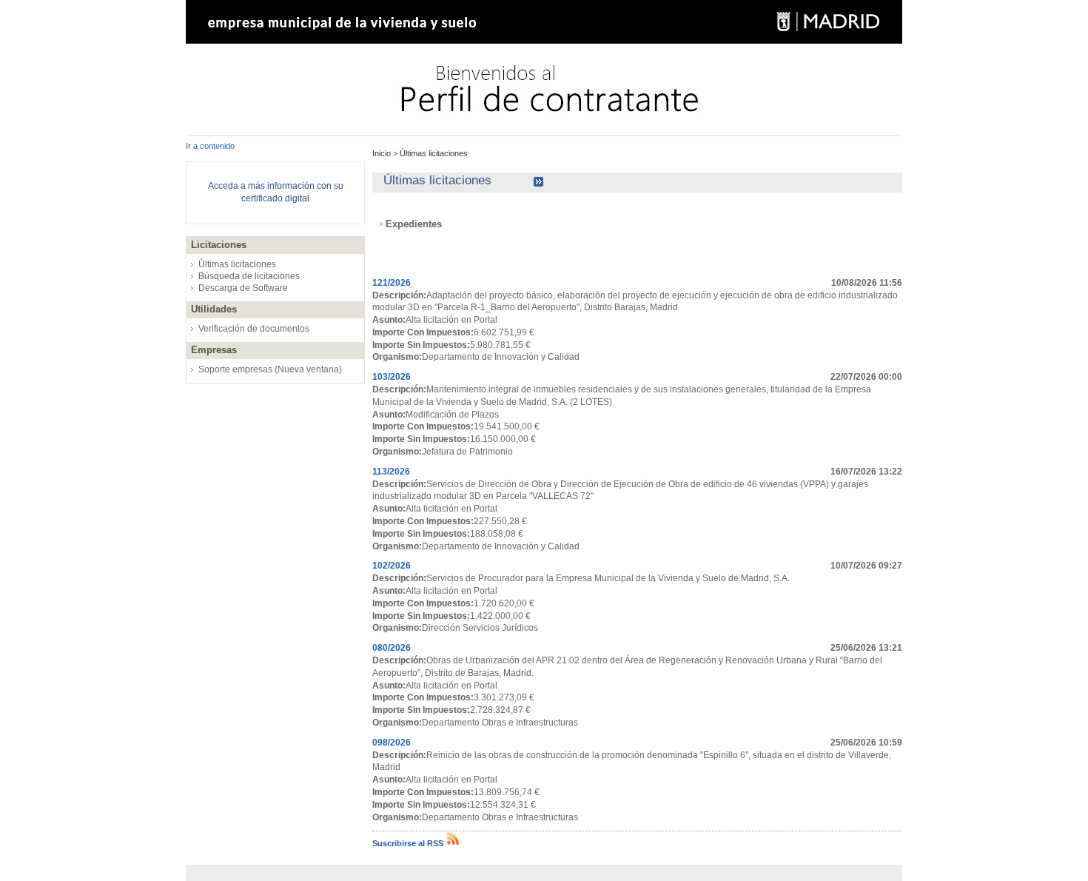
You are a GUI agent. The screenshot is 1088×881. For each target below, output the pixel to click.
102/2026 (391, 565)
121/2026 (391, 283)
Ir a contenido (210, 145)
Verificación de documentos (253, 329)
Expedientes (414, 224)
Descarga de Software (243, 288)
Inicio (382, 153)
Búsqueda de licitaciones (249, 276)
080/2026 (391, 648)
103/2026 (391, 377)
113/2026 (391, 471)
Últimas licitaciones (237, 264)
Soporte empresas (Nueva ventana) (270, 369)
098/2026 (391, 742)
